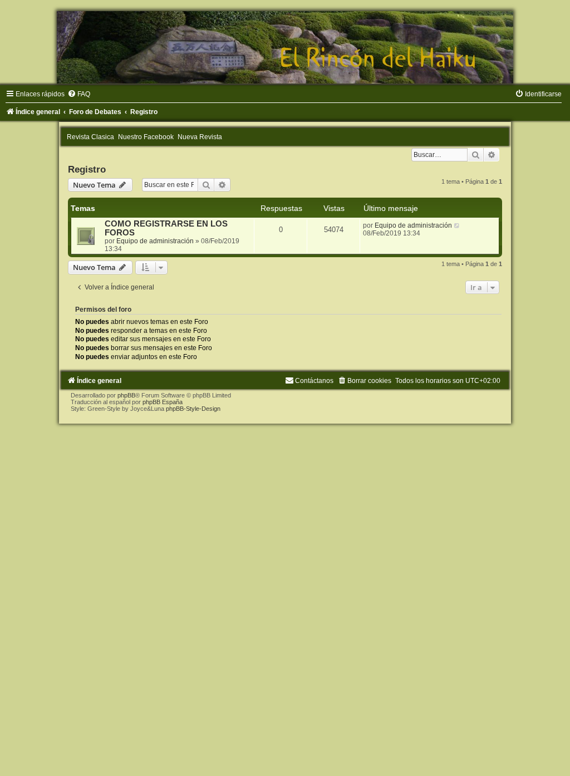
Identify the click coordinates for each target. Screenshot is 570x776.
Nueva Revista (200, 137)
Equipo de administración (155, 241)
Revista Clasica (90, 137)
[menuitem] (78, 94)
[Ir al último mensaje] (457, 225)
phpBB (126, 395)
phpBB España (162, 402)
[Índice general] (285, 47)
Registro (87, 169)
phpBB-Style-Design (193, 408)
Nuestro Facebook (146, 137)
